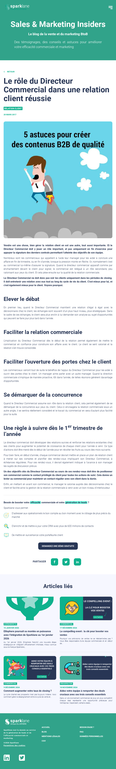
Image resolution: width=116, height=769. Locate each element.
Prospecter (66, 684)
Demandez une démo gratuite (58, 546)
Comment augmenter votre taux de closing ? (28, 690)
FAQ (81, 732)
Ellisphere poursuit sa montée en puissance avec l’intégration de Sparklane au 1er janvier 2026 (28, 635)
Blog (44, 732)
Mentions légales (51, 736)
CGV (44, 741)
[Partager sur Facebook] (54, 561)
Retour (10, 72)
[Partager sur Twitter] (66, 561)
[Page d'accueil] (17, 7)
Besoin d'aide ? (87, 727)
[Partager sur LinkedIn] (77, 561)
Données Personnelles (91, 736)
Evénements (10, 624)
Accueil (46, 727)
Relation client (13, 108)
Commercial (66, 624)
